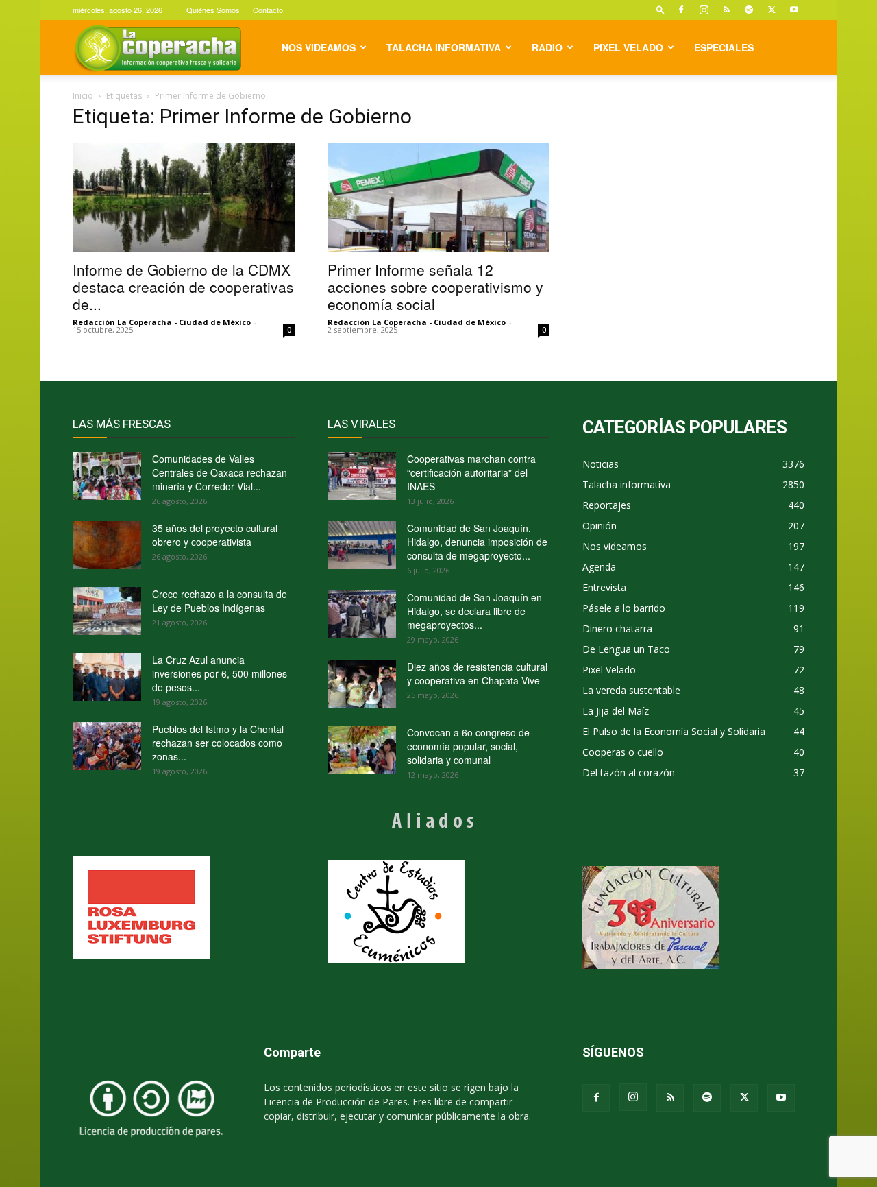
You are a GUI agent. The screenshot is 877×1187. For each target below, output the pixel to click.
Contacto (268, 9)
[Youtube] (794, 9)
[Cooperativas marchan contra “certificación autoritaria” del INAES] (362, 476)
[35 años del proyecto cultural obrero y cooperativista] (107, 545)
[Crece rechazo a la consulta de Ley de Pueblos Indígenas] (107, 611)
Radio (547, 47)
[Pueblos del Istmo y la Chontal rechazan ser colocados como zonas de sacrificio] (107, 746)
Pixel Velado (628, 47)
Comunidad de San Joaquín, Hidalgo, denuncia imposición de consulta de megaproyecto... (477, 541)
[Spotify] (749, 9)
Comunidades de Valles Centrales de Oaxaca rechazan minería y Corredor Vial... (219, 472)
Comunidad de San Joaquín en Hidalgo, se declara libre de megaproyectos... (474, 611)
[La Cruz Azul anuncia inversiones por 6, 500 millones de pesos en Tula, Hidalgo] (107, 677)
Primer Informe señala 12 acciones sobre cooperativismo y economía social (435, 286)
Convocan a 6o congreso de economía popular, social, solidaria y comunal (468, 746)
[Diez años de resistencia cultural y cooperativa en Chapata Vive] (362, 684)
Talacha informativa (443, 47)
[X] (771, 9)
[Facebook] (681, 9)
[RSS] (726, 9)
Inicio (83, 95)
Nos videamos (319, 47)
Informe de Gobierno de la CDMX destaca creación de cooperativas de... (183, 286)
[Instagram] (703, 9)
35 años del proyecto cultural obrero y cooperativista (214, 535)
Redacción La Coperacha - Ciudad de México (162, 322)
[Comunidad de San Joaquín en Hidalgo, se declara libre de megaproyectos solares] (362, 614)
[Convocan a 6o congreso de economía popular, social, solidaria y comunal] (362, 750)
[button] (660, 9)
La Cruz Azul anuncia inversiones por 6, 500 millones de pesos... (219, 673)
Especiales (724, 47)
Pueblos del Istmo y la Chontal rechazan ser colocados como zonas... (218, 742)
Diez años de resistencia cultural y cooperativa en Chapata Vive (477, 673)
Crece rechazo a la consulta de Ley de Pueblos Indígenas (219, 600)
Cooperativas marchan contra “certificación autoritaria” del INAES (471, 472)
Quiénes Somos (213, 9)
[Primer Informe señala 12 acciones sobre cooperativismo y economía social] (438, 197)
